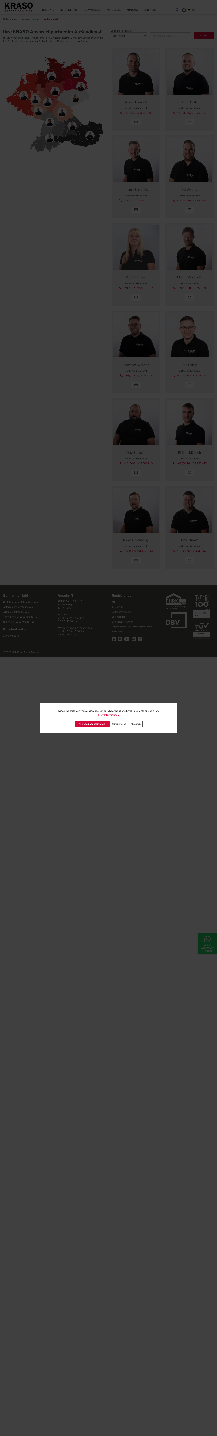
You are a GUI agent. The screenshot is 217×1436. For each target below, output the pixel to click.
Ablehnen (136, 723)
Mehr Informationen (108, 714)
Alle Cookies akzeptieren (92, 723)
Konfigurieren (119, 723)
